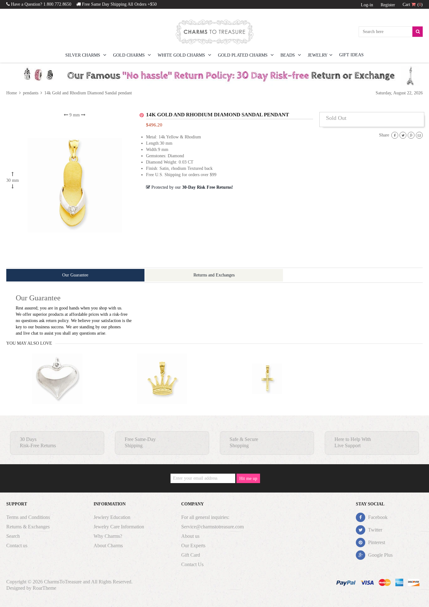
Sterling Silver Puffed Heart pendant (57, 391)
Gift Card (190, 555)
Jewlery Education (112, 517)
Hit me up (248, 478)
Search (13, 536)
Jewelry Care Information (119, 526)
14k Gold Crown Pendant (162, 391)
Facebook (377, 517)
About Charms (108, 545)
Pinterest (376, 542)
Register (388, 5)
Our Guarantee (75, 275)
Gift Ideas (351, 55)
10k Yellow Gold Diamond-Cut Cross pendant (267, 391)
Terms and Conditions (28, 517)
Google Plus (380, 555)
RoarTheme (44, 588)
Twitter (374, 529)
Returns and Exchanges (214, 275)
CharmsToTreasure (63, 581)
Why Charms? (108, 536)
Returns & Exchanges (28, 526)
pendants (30, 93)
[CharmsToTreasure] (214, 32)
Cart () (413, 4)
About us (190, 536)
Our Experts (193, 545)
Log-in (367, 5)
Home (12, 93)
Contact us (16, 545)
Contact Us (192, 564)
